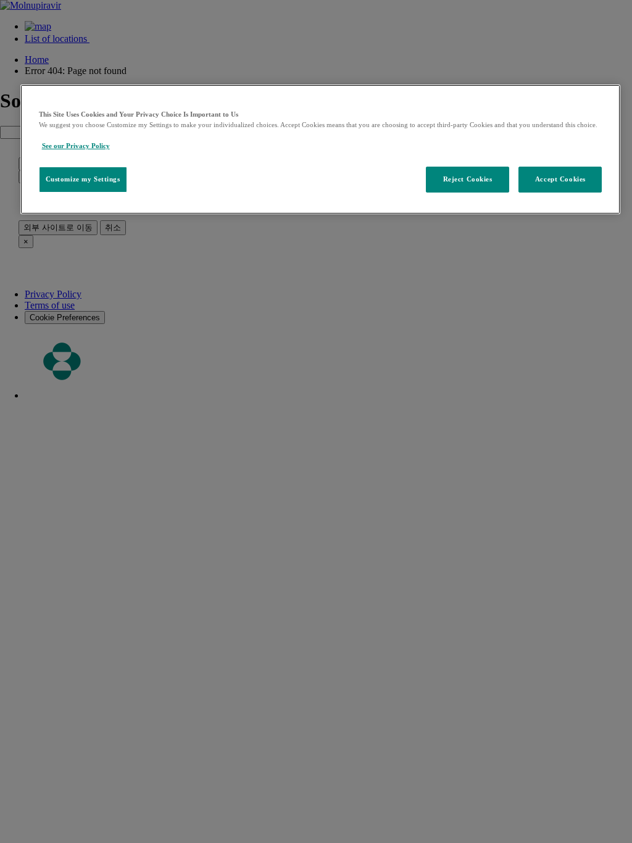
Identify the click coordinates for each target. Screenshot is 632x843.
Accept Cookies (560, 179)
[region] (320, 149)
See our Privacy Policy (76, 145)
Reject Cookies (468, 179)
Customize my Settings (83, 179)
